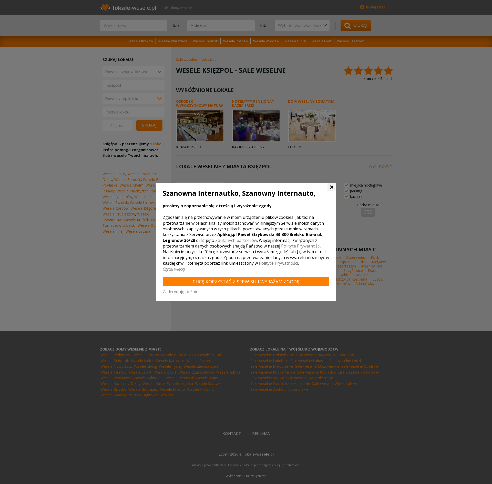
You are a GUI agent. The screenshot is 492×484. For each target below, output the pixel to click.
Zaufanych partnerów (236, 240)
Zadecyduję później (181, 291)
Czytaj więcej (174, 269)
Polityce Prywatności (300, 246)
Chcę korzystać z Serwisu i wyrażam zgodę (246, 282)
